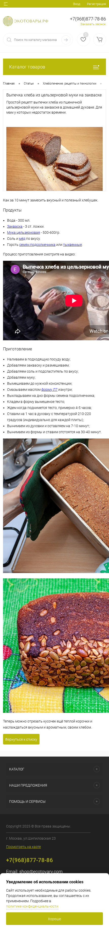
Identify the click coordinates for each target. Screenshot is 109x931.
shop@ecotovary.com (41, 871)
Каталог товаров (27, 66)
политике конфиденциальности (32, 906)
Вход (76, 4)
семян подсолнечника (37, 245)
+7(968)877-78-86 (88, 18)
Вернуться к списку (21, 739)
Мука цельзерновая (23, 232)
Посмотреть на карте (23, 847)
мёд (22, 239)
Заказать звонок (93, 24)
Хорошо (54, 919)
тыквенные (72, 245)
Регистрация (96, 4)
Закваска (15, 226)
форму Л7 (49, 389)
